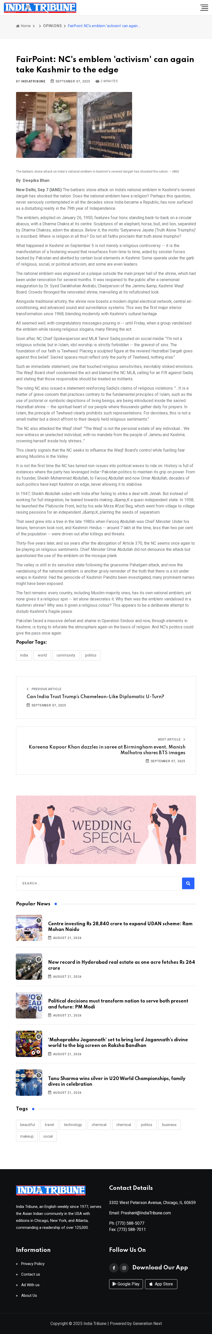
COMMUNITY (66, 655)
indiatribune (33, 81)
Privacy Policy (32, 1264)
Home (25, 26)
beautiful (27, 1125)
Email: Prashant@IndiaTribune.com (140, 1212)
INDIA (24, 655)
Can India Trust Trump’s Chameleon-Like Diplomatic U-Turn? (95, 697)
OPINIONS (52, 26)
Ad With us (30, 1285)
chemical (99, 1125)
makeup (27, 1136)
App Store (163, 1284)
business (169, 1125)
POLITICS (90, 655)
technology (73, 1125)
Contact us (30, 1274)
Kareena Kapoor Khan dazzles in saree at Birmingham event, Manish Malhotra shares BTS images (107, 750)
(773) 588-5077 (130, 1223)
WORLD (42, 655)
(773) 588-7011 (131, 1229)
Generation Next (147, 1323)
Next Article (169, 739)
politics (146, 1125)
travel (49, 1125)
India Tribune (95, 1323)
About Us (29, 1296)
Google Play (128, 1284)
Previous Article (46, 689)
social (48, 1136)
